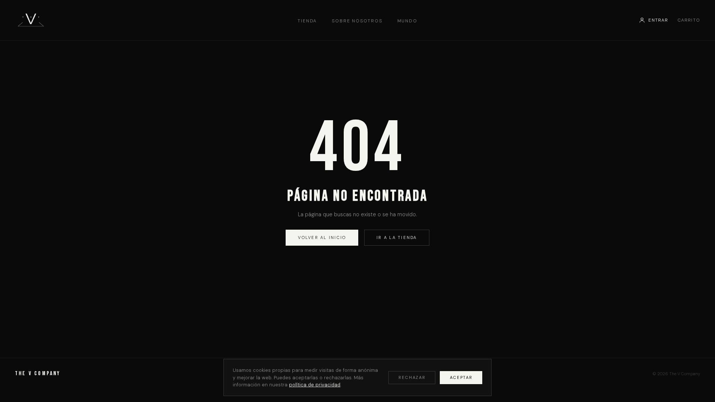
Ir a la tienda (396, 237)
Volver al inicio (322, 237)
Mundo (407, 21)
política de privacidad (314, 385)
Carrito (688, 20)
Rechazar (411, 377)
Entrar (658, 20)
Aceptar (461, 377)
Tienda (307, 21)
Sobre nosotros (357, 21)
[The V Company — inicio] (31, 20)
